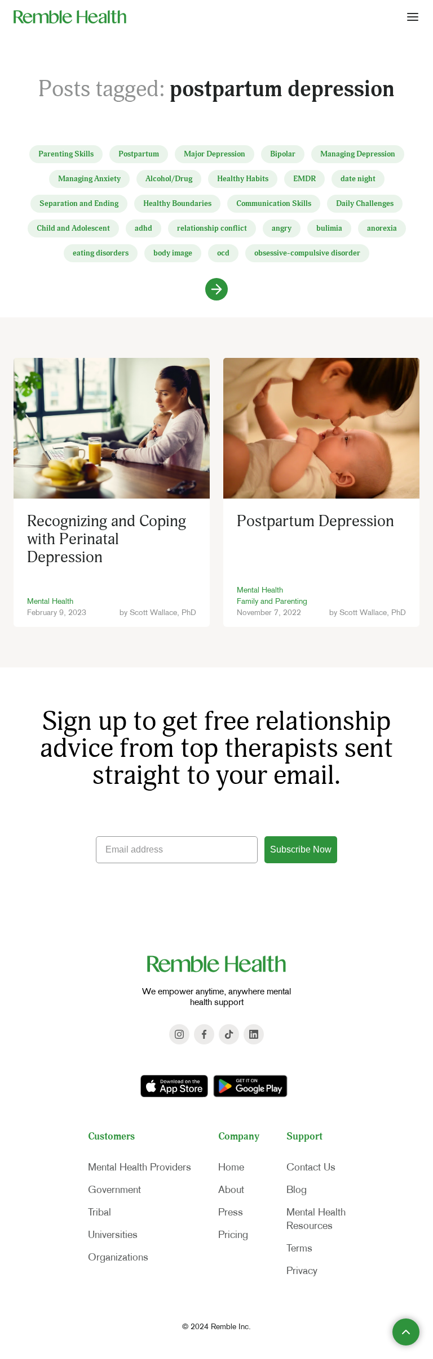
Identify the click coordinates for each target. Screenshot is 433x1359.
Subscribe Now (301, 849)
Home (231, 1167)
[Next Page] (216, 289)
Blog (296, 1189)
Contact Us (310, 1167)
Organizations (118, 1257)
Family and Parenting (272, 601)
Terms (299, 1248)
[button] (412, 16)
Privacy (301, 1270)
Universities (113, 1234)
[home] (70, 16)
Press (230, 1212)
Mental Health (50, 601)
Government (114, 1189)
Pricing (233, 1234)
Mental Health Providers (139, 1167)
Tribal (99, 1212)
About (231, 1189)
